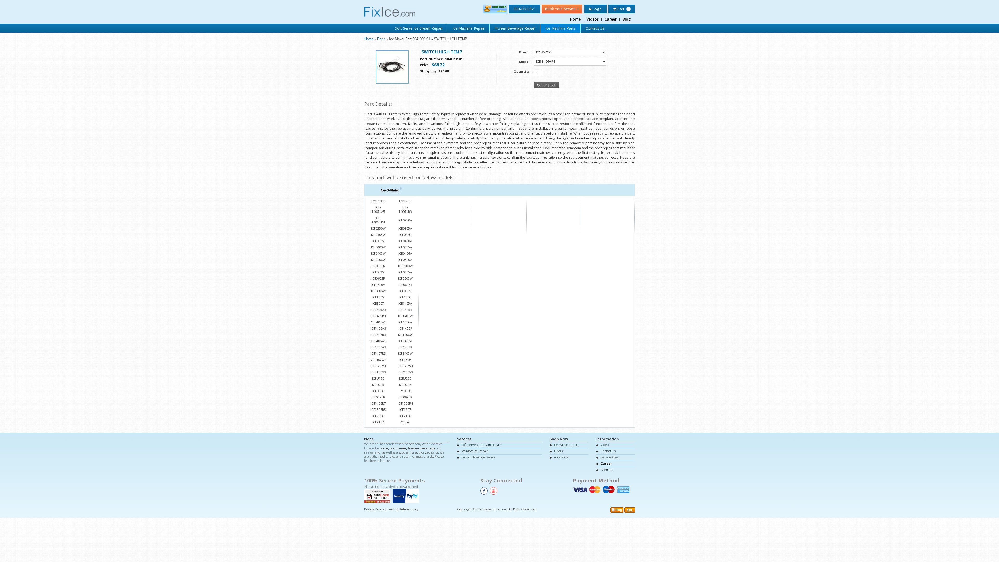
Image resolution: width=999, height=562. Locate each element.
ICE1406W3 (378, 341)
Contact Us (595, 28)
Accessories (562, 457)
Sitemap (606, 470)
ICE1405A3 (378, 310)
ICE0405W (378, 253)
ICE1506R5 (378, 409)
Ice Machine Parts (560, 28)
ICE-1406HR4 (378, 220)
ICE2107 (378, 422)
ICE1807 (405, 409)
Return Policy (408, 509)
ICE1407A (405, 341)
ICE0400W (378, 247)
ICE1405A (405, 303)
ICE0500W (405, 266)
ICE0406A (405, 253)
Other (405, 422)
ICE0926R (405, 397)
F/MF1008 (378, 201)
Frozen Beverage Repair (515, 28)
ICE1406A (405, 322)
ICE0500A (405, 260)
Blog (627, 19)
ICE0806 (378, 391)
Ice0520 (405, 391)
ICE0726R (378, 397)
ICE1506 (405, 359)
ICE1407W (405, 353)
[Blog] (616, 509)
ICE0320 (405, 235)
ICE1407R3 (378, 353)
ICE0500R (378, 266)
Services (464, 439)
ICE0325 (378, 241)
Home (575, 19)
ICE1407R (405, 347)
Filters (558, 451)
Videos (593, 19)
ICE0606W (378, 291)
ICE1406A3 (378, 328)
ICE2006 (378, 416)
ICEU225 (378, 384)
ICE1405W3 (378, 322)
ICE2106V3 (378, 372)
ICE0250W (378, 228)
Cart (623, 9)
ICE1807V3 (405, 366)
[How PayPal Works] (407, 495)
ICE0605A (405, 272)
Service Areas (610, 457)
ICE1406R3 (378, 335)
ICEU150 (378, 378)
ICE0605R (378, 278)
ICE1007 (378, 303)
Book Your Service (561, 8)
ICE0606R (405, 285)
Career (611, 19)
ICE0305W (378, 235)
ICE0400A (405, 241)
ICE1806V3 (378, 366)
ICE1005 (378, 297)
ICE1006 (405, 297)
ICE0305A (405, 228)
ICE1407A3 (378, 347)
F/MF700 (405, 201)
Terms (392, 509)
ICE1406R (405, 328)
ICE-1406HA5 (378, 209)
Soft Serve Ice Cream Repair (418, 28)
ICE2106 (405, 416)
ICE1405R (405, 310)
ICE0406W (378, 260)
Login (596, 9)
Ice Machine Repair (468, 28)
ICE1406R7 (378, 403)
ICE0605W (405, 278)
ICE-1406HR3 (405, 209)
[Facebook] (484, 491)
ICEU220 (405, 378)
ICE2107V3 (405, 372)
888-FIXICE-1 (524, 9)
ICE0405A (405, 247)
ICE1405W (405, 316)
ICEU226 (405, 384)
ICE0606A (378, 285)
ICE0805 (405, 291)
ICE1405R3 (378, 316)
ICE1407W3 (378, 359)
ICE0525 (378, 272)
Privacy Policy (374, 509)
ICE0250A (405, 220)
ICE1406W (405, 335)
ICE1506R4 (405, 403)
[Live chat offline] (495, 9)
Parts (381, 39)
